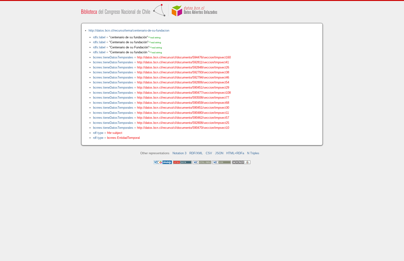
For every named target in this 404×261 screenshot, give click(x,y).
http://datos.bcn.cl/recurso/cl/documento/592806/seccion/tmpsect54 (183, 82)
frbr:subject (114, 133)
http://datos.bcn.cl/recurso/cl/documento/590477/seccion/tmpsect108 (184, 92)
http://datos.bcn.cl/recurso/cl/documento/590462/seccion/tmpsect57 (183, 117)
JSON (219, 153)
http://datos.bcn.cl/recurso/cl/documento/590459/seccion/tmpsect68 (183, 102)
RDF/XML (196, 153)
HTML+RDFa (235, 153)
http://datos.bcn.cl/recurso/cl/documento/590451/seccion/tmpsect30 (183, 107)
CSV (209, 153)
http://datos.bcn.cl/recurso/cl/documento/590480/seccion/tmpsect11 (183, 112)
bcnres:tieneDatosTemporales (113, 57)
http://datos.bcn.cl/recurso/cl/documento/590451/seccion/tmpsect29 (183, 87)
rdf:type (98, 133)
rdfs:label (99, 37)
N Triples (253, 153)
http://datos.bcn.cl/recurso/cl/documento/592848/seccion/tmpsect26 (183, 67)
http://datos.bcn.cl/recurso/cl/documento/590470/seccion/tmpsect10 (183, 127)
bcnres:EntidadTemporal (123, 137)
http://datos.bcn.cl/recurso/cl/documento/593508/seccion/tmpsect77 (183, 97)
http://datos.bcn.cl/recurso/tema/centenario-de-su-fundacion (129, 30)
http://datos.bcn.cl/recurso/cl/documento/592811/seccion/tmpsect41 (183, 62)
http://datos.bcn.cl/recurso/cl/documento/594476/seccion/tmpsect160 (184, 57)
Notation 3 (179, 153)
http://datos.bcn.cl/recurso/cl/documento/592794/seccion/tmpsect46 (183, 77)
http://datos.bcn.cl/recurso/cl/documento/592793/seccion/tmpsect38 (183, 72)
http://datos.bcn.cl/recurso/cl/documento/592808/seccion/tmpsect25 (183, 123)
